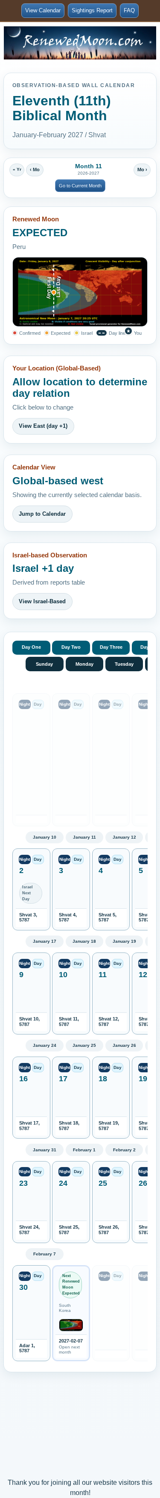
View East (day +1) (43, 426)
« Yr (17, 169)
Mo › (142, 169)
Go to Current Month (80, 185)
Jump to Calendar (42, 514)
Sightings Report (92, 10)
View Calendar (43, 10)
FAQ (129, 10)
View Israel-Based (42, 601)
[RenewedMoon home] (80, 42)
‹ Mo (35, 169)
